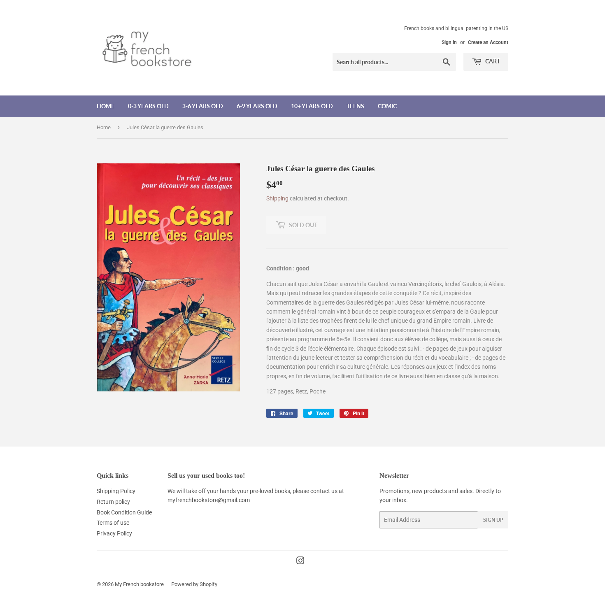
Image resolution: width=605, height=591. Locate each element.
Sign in (449, 42)
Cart (492, 61)
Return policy (113, 501)
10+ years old (312, 105)
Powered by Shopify (194, 584)
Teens (355, 105)
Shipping (277, 198)
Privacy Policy (114, 533)
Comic (387, 105)
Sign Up (493, 520)
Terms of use (113, 522)
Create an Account (488, 42)
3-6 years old (202, 105)
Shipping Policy (116, 491)
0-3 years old (148, 105)
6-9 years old (257, 105)
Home (105, 105)
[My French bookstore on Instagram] (300, 561)
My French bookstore (139, 584)
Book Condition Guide (124, 512)
